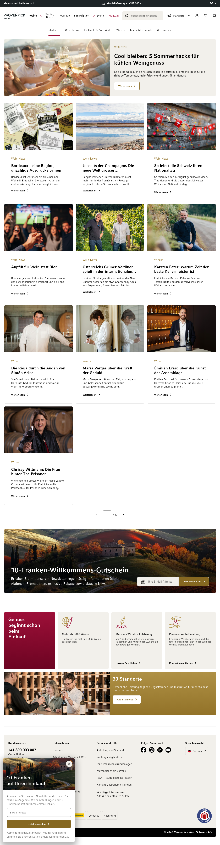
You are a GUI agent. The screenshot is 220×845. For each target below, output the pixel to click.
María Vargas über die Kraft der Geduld (107, 370)
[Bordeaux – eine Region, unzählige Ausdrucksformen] (38, 126)
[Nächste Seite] (123, 514)
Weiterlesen (18, 190)
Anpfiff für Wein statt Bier (34, 267)
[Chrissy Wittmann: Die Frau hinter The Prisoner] (38, 429)
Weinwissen (164, 30)
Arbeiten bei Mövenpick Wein (70, 757)
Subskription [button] (81, 15)
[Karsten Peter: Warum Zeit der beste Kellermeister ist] (181, 227)
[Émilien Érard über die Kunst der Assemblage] (181, 328)
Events (100, 15)
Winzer (120, 30)
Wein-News (72, 30)
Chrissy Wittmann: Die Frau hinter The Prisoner (35, 471)
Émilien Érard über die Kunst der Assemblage (180, 370)
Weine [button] (33, 15)
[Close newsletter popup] (69, 764)
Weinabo (64, 15)
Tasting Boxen (50, 15)
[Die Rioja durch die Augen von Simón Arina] (38, 328)
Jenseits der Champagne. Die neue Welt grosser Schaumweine (108, 168)
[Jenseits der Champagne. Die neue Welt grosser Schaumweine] (110, 126)
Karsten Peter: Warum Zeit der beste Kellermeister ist (181, 269)
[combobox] (142, 15)
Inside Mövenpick (141, 30)
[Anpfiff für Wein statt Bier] (38, 227)
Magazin (114, 15)
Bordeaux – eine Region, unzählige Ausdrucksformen (36, 168)
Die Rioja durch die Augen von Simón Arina (38, 370)
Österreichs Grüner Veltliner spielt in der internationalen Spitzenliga (108, 269)
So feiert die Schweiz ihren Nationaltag (178, 168)
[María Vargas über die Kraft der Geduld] (110, 328)
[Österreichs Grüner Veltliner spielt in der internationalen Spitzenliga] (110, 227)
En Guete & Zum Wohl (97, 30)
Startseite (54, 30)
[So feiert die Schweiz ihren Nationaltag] (181, 126)
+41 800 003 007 (22, 750)
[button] (213, 3)
